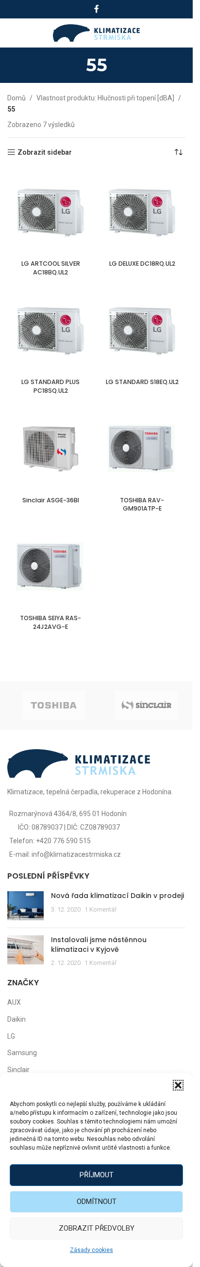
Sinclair (18, 1070)
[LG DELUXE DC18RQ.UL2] (142, 212)
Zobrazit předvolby (96, 1228)
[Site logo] (96, 32)
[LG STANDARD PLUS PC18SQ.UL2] (50, 331)
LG (11, 1036)
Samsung (22, 1053)
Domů (16, 98)
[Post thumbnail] (25, 905)
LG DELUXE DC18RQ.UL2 (142, 263)
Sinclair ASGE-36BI (50, 500)
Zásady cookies (91, 1250)
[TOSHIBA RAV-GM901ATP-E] (142, 449)
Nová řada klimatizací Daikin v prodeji (117, 895)
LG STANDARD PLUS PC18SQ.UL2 (50, 386)
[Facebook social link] (96, 8)
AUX (14, 1002)
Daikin (16, 1019)
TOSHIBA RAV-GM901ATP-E (142, 504)
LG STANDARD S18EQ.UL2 (142, 382)
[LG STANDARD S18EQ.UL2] (142, 331)
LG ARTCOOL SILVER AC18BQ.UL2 (50, 267)
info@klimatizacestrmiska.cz (76, 854)
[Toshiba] (53, 705)
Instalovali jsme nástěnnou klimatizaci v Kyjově (99, 944)
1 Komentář (100, 909)
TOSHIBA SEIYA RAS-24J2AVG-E (50, 622)
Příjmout (97, 1175)
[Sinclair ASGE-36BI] (50, 449)
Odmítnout (97, 1201)
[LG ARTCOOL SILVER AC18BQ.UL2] (50, 212)
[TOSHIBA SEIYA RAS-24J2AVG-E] (50, 567)
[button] (178, 1085)
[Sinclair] (146, 705)
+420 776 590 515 (63, 841)
